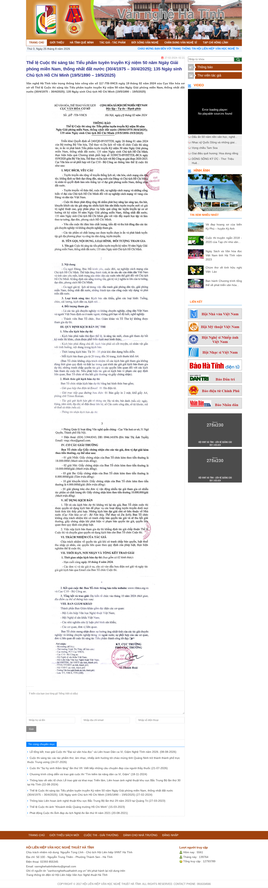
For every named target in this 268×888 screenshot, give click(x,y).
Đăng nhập (170, 835)
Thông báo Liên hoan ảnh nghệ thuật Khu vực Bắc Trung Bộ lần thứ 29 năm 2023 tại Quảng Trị (97, 800)
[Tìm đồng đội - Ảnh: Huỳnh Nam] (215, 193)
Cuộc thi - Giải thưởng (101, 835)
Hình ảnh (202, 170)
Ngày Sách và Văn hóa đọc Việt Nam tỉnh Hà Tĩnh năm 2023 (224, 255)
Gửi (31, 729)
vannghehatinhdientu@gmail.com (55, 866)
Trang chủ (36, 835)
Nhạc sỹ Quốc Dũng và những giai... (214, 142)
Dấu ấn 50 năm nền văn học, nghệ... (214, 136)
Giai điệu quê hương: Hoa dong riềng (215, 153)
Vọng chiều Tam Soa (205, 147)
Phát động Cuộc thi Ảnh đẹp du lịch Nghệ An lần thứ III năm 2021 (79, 812)
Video (199, 85)
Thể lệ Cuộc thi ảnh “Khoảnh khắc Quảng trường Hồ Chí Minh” (77, 806)
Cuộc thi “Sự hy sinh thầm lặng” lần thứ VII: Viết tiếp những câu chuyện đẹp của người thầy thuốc (99, 768)
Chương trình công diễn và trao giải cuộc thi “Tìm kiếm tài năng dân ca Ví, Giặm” (88, 774)
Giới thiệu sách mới (64, 835)
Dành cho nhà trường (140, 835)
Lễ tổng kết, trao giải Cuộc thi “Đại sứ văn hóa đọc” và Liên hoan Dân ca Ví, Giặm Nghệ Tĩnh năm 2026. (103, 751)
